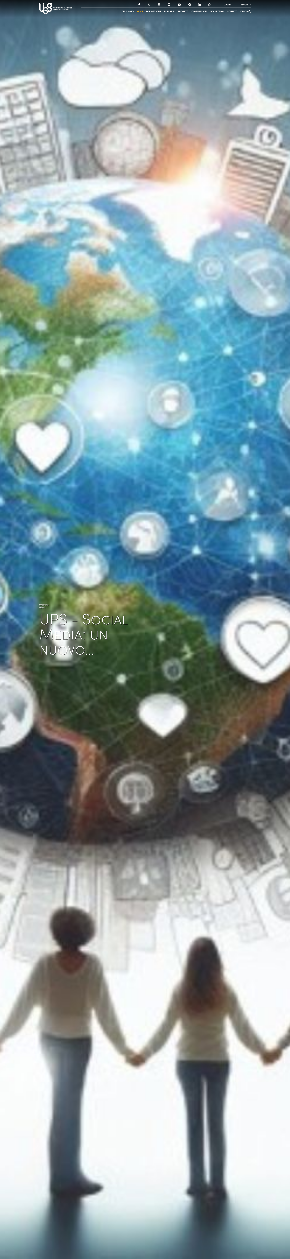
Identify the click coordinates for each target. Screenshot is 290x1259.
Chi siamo (128, 11)
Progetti (183, 11)
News (140, 11)
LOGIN (227, 4)
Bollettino (217, 11)
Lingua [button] (245, 4)
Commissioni (199, 11)
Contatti (232, 11)
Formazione (153, 11)
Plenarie (169, 11)
